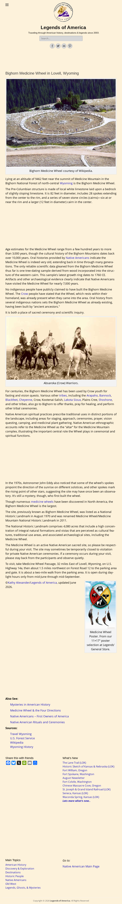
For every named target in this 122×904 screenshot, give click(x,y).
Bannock (105, 395)
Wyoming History (21, 747)
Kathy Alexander (18, 582)
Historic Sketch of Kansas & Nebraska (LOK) (88, 766)
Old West (10, 884)
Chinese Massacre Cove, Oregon (82, 785)
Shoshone (105, 400)
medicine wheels (42, 502)
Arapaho (92, 395)
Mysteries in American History (30, 704)
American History (15, 864)
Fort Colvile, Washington (77, 781)
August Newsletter (74, 778)
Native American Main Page (81, 866)
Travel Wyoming (21, 734)
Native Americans (77, 258)
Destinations (13, 872)
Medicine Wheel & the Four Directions (35, 710)
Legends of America (63, 27)
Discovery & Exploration (19, 868)
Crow (24, 294)
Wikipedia (16, 742)
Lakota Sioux (72, 400)
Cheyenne (25, 400)
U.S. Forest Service (22, 738)
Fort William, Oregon (75, 770)
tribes (63, 395)
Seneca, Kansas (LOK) (75, 793)
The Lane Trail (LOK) (74, 762)
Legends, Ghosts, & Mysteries (23, 887)
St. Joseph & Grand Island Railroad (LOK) (87, 789)
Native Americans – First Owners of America (39, 716)
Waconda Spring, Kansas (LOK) (81, 797)
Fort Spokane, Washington (78, 774)
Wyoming (66, 183)
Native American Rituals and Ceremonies (37, 722)
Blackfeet (11, 400)
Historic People (14, 876)
